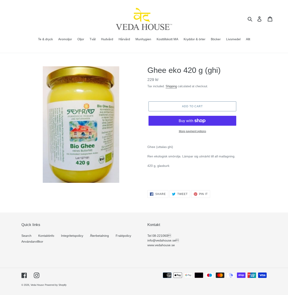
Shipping (171, 86)
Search (26, 235)
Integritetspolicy (72, 235)
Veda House (37, 285)
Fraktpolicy (123, 235)
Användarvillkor (32, 241)
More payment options (192, 131)
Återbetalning (99, 235)
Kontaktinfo (46, 235)
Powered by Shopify (56, 285)
